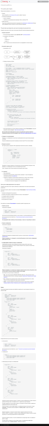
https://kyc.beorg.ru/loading (19, 129)
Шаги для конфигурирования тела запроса (28, 133)
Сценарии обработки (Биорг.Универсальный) (12, 282)
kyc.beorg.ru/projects (26, 34)
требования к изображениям (28, 23)
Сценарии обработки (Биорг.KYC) (26, 282)
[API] (4, 1)
